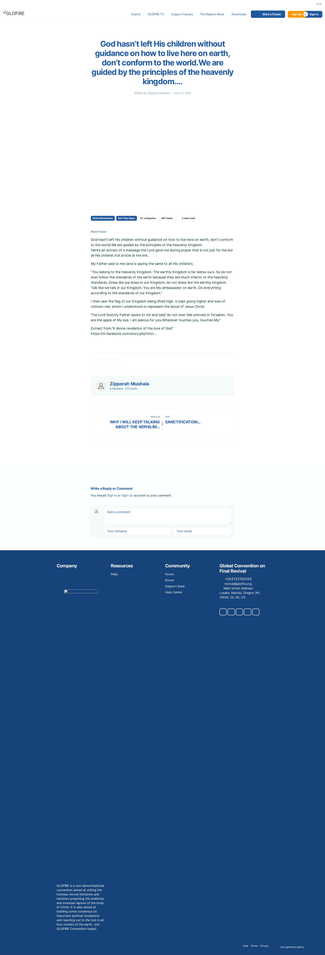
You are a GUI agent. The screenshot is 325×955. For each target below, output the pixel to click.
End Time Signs (126, 218)
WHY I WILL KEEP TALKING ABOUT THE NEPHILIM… (135, 424)
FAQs (114, 574)
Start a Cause (271, 14)
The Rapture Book (212, 14)
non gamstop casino (292, 947)
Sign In (314, 14)
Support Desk (175, 586)
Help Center (173, 592)
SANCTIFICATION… (182, 422)
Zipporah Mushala (159, 93)
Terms (254, 945)
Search (135, 14)
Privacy (264, 945)
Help (319, 3)
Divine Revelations (103, 218)
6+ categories (148, 218)
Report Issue (98, 231)
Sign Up (297, 14)
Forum (169, 574)
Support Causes (182, 14)
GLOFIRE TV (156, 14)
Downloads (239, 14)
